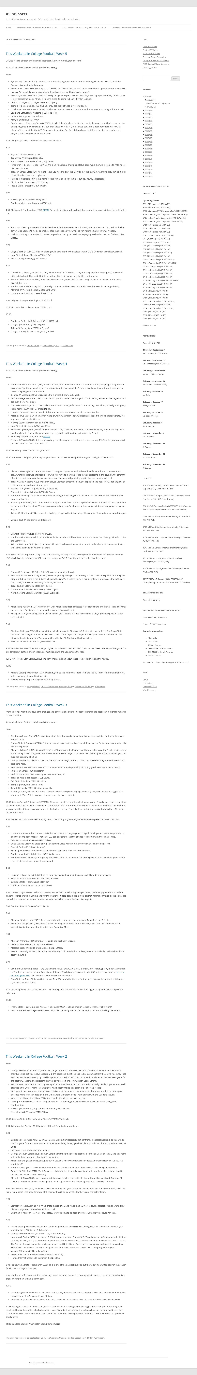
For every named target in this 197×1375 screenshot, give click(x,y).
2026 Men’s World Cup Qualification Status (37, 27)
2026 (148, 96)
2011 (148, 159)
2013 (148, 152)
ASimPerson (67, 345)
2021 (148, 124)
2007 (148, 172)
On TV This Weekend (49, 686)
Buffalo (46, 436)
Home (8, 27)
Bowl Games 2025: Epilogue (158, 103)
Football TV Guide (150, 50)
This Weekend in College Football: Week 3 (36, 705)
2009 (148, 165)
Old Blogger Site (149, 67)
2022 (148, 120)
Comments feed (150, 686)
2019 (148, 131)
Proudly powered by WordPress (41, 1363)
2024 (148, 113)
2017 (148, 138)
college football (33, 686)
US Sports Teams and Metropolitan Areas (131, 27)
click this (154, 662)
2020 (148, 127)
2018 (148, 134)
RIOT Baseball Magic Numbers (156, 64)
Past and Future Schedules (154, 57)
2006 (148, 176)
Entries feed (148, 683)
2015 (148, 145)
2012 (148, 155)
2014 (148, 148)
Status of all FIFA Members (154, 624)
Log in (145, 679)
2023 (148, 117)
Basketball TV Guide (151, 53)
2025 (148, 110)
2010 (148, 162)
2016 (148, 141)
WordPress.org (149, 690)
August (151, 100)
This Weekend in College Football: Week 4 (36, 363)
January (151, 106)
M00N (46, 210)
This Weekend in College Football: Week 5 (36, 53)
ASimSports (16, 13)
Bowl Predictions (150, 46)
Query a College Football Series (156, 60)
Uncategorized (33, 345)
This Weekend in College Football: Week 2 (36, 1056)
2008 (148, 169)
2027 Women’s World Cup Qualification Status (84, 27)
